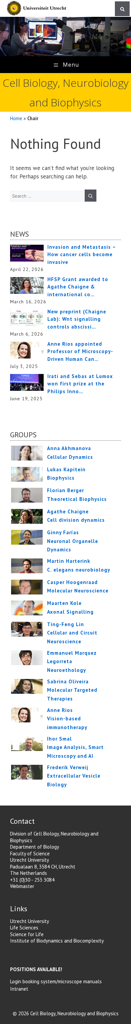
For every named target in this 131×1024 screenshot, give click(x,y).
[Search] (122, 8)
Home (16, 118)
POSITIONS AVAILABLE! (36, 969)
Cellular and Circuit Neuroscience (72, 633)
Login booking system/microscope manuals (56, 981)
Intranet (19, 989)
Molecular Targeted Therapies (72, 690)
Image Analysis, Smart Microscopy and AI (75, 747)
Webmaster (22, 886)
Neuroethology (72, 661)
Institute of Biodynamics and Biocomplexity (57, 940)
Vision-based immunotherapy (67, 718)
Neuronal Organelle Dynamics (72, 541)
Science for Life (27, 934)
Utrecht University (29, 921)
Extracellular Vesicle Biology (73, 776)
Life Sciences (24, 927)
